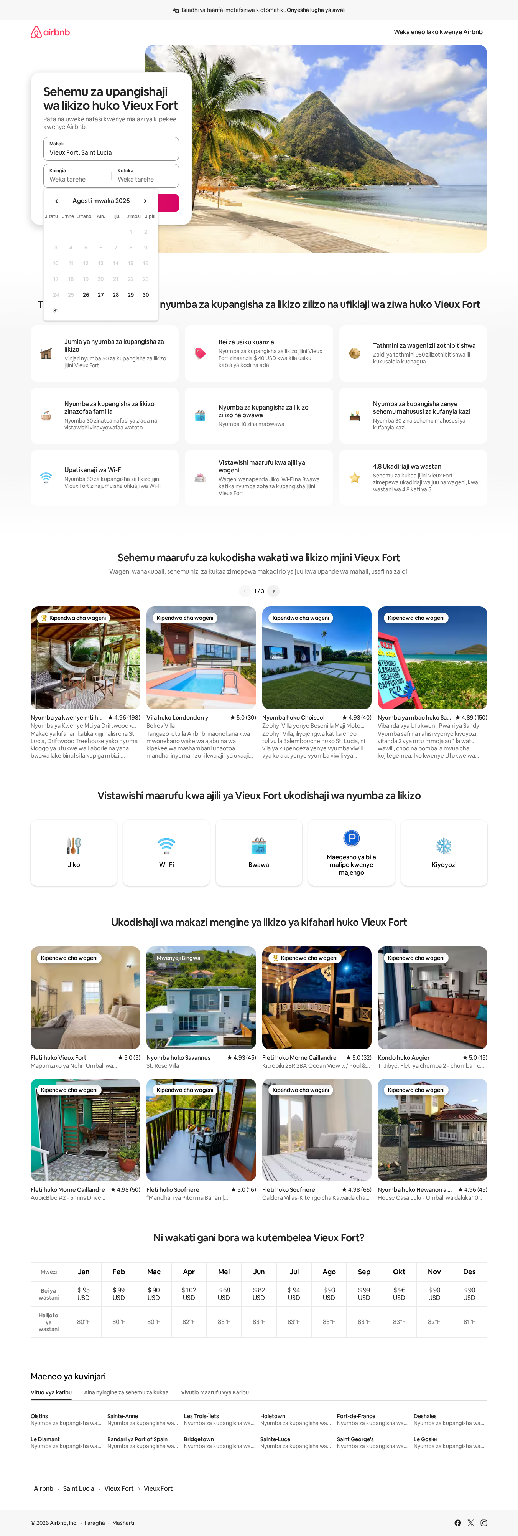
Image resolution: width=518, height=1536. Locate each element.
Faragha (95, 1522)
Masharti (123, 1522)
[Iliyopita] (245, 591)
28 (116, 294)
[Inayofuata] (273, 591)
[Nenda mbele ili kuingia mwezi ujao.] (145, 201)
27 (101, 294)
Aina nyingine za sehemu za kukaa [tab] (126, 1392)
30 (146, 294)
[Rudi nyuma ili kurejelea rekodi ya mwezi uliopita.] (56, 201)
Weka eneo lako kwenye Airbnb (438, 32)
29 (131, 294)
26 (86, 294)
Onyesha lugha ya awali (316, 10)
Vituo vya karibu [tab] (51, 1392)
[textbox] (77, 179)
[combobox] (111, 152)
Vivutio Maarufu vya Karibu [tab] (215, 1392)
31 (56, 310)
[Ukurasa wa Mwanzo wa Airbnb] (50, 32)
